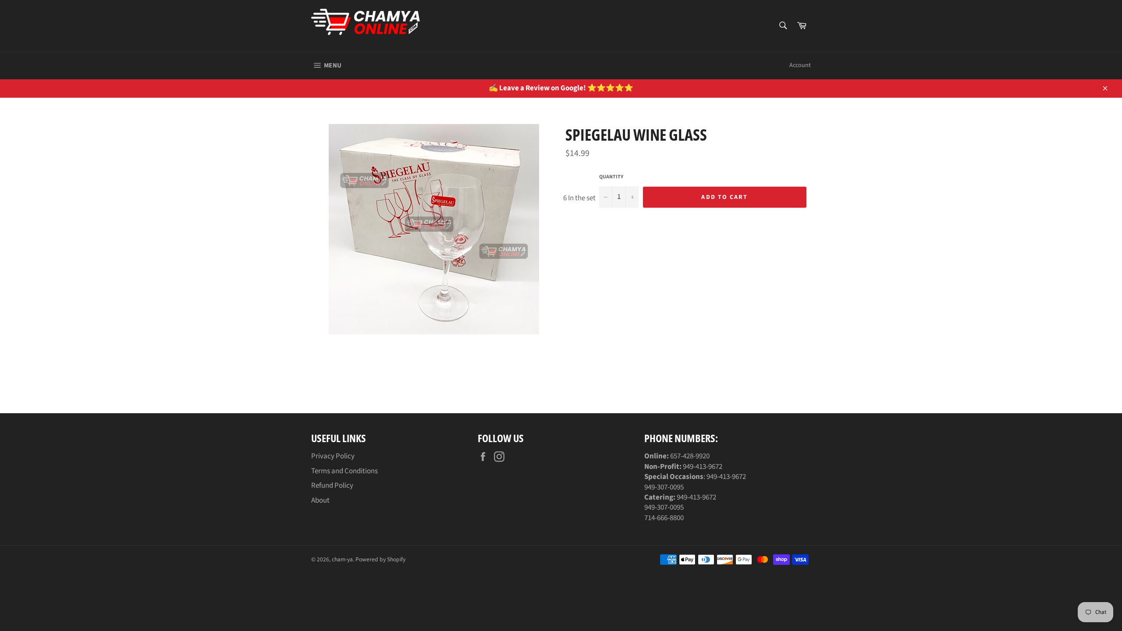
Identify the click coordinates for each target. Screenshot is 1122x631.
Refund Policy (332, 485)
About (320, 500)
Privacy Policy (333, 456)
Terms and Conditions (344, 471)
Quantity (611, 177)
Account (800, 65)
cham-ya (342, 559)
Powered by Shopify (380, 559)
